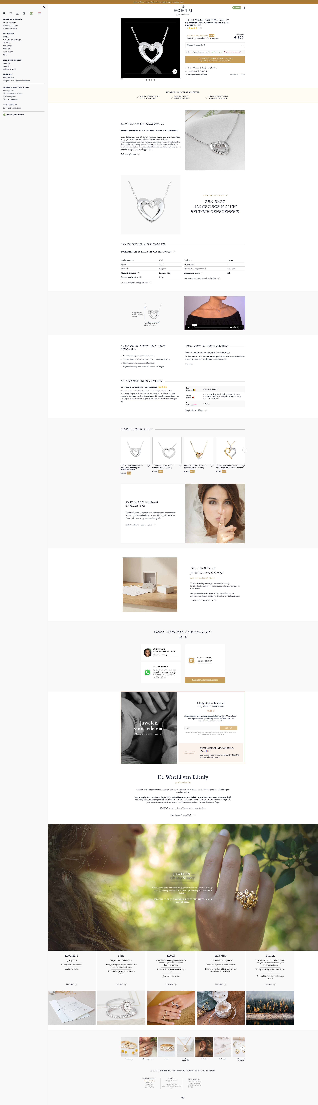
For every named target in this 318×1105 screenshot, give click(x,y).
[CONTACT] (33, 13)
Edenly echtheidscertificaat (197, 75)
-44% (211, 35)
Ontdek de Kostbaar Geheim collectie (139, 525)
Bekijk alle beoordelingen (194, 410)
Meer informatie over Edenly (181, 815)
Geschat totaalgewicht (130, 277)
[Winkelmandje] (26, 13)
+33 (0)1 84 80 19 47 (171, 1081)
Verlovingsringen (9, 22)
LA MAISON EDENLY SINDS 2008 (16, 87)
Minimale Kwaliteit (129, 273)
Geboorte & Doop (9, 69)
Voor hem (7, 66)
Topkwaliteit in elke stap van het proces (146, 251)
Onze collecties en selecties (12, 93)
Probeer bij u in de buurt (12, 108)
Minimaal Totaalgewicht (195, 269)
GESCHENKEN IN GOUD (12, 60)
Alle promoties (8, 77)
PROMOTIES (7, 74)
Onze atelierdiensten (10, 99)
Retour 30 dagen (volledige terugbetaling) (203, 68)
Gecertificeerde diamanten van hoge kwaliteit (200, 278)
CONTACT (154, 1071)
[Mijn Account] (19, 13)
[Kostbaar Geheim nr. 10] (150, 48)
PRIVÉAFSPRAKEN (10, 105)
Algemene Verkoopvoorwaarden (172, 1071)
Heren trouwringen (10, 28)
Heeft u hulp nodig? (15, 115)
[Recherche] (6, 13)
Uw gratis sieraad (16, 80)
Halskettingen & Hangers (12, 39)
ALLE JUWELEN (8, 33)
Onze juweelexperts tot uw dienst (218, 97)
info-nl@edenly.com (171, 1084)
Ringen (5, 36)
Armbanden (7, 45)
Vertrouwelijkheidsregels (205, 1071)
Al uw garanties (8, 90)
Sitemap (190, 1071)
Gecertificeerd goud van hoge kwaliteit (134, 282)
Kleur (123, 269)
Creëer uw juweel (9, 96)
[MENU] (44, 7)
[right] (174, 71)
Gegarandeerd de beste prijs (198, 71)
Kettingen (6, 48)
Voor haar (6, 63)
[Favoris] (13, 13)
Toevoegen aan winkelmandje (215, 59)
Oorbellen (7, 42)
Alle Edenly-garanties (237, 74)
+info (222, 734)
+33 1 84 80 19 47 (204, 661)
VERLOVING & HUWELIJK (12, 19)
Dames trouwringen (10, 25)
